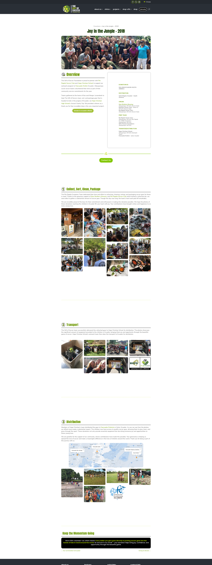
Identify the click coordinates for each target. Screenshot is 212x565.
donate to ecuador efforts (83, 110)
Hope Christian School (85, 83)
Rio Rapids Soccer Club (118, 196)
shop (135, 9)
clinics (107, 9)
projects (116, 9)
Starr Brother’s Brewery (99, 196)
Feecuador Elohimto (107, 427)
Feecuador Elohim (81, 86)
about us (97, 9)
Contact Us (106, 160)
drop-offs (126, 9)
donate (143, 9)
